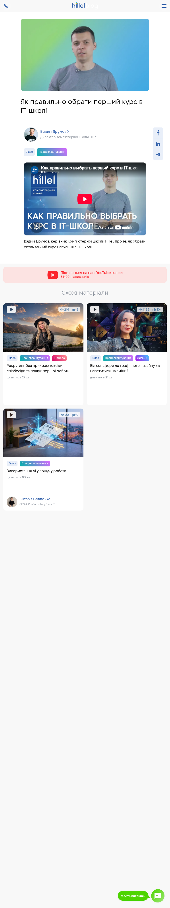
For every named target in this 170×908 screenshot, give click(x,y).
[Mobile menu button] (164, 6)
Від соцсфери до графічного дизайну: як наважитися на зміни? (127, 354)
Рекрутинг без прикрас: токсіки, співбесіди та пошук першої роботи (43, 354)
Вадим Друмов (53, 131)
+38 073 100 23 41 (6, 6)
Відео (29, 152)
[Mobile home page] (85, 6)
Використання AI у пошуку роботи (43, 460)
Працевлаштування (52, 152)
